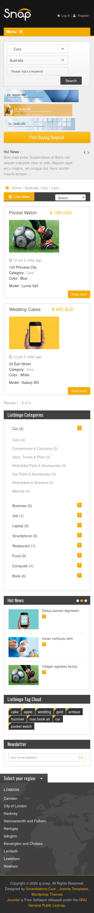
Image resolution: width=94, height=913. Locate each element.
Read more (79, 294)
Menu (12, 31)
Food (19, 555)
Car (45, 187)
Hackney (11, 813)
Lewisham (12, 858)
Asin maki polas (17, 157)
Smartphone (24, 535)
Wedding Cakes (25, 309)
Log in (65, 15)
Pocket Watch (23, 212)
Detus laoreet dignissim (60, 610)
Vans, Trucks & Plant (31, 456)
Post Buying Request (47, 137)
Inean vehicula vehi (57, 638)
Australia (32, 187)
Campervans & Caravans (35, 448)
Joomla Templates (73, 888)
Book (19, 575)
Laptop (20, 525)
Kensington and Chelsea (23, 843)
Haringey (11, 828)
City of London (15, 805)
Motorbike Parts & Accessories (39, 465)
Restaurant (23, 545)
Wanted (21, 491)
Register (83, 15)
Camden (10, 798)
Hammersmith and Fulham (25, 820)
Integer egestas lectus (59, 666)
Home (16, 187)
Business (22, 505)
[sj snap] (17, 14)
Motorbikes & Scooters (33, 482)
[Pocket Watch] (34, 235)
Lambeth (11, 851)
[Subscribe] (81, 757)
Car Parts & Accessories (34, 473)
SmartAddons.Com (41, 888)
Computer (23, 565)
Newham (11, 866)
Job (18, 515)
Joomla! (13, 899)
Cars (30, 272)
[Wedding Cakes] (34, 332)
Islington (10, 835)
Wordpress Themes (47, 894)
